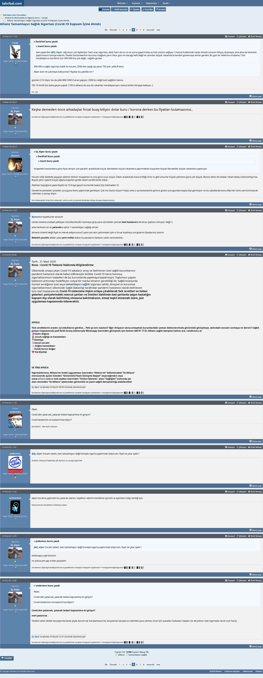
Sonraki (150, 29)
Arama (161, 9)
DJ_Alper (15, 111)
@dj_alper (37, 453)
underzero (15, 411)
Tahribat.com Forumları (14, 15)
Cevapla (8, 658)
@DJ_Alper (56, 52)
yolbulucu (15, 453)
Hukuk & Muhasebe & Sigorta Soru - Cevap (26, 17)
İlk (106, 29)
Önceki (113, 29)
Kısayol (231, 36)
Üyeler (136, 9)
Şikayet (242, 36)
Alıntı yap (256, 96)
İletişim (258, 671)
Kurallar (149, 9)
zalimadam (15, 497)
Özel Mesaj (256, 36)
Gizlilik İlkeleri (216, 671)
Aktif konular (121, 9)
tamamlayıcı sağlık (78, 284)
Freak (15, 42)
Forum (106, 9)
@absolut (37, 216)
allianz (79, 85)
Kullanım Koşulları (232, 671)
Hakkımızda (247, 671)
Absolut (15, 155)
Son (158, 29)
